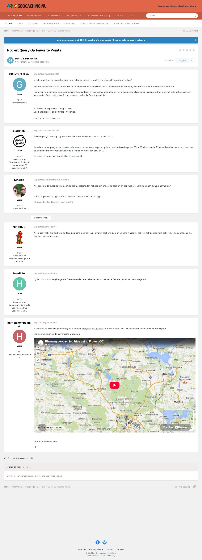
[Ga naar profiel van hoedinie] (19, 284)
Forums (8, 23)
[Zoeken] (194, 15)
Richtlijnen (32, 23)
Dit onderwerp (181, 15)
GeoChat (119, 15)
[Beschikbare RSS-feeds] (195, 487)
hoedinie (19, 273)
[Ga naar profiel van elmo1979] (19, 237)
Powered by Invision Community (101, 556)
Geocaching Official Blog (98, 15)
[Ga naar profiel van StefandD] (19, 141)
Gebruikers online (51, 23)
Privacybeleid (96, 549)
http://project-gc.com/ (92, 328)
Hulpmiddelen (42, 61)
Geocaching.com (73, 15)
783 (20, 156)
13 (20, 100)
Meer (131, 15)
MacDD (19, 179)
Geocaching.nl (53, 15)
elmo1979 (19, 227)
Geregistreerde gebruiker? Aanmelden (177, 6)
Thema (81, 549)
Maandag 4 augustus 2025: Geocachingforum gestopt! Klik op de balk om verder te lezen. (101, 40)
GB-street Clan (19, 74)
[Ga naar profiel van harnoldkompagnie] (19, 336)
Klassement (69, 23)
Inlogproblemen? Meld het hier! (94, 23)
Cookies (120, 549)
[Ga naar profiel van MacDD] (19, 190)
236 (20, 253)
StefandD (19, 130)
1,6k (20, 205)
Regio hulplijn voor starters (126, 23)
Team (20, 23)
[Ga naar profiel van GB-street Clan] (10, 60)
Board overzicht (14, 15)
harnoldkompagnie (19, 324)
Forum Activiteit (34, 15)
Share (169, 60)
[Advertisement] (93, 515)
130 (20, 299)
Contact (109, 549)
